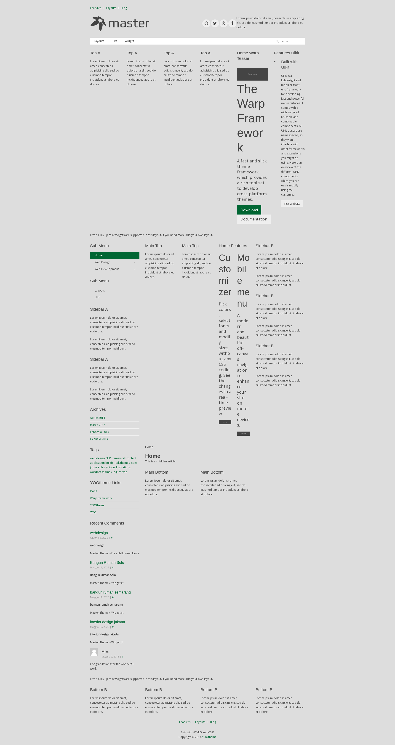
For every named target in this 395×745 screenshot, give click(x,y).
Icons (93, 491)
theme (123, 472)
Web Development (107, 269)
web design (97, 458)
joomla (94, 467)
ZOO (93, 512)
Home (99, 255)
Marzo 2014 (97, 425)
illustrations (123, 467)
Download (249, 209)
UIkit (114, 41)
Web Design (102, 262)
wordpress (97, 472)
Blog (124, 8)
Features (95, 8)
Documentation (253, 219)
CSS (113, 472)
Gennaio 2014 (99, 439)
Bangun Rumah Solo (107, 563)
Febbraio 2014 (99, 432)
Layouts (111, 8)
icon (112, 467)
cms (107, 472)
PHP (108, 458)
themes (125, 463)
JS (117, 472)
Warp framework (101, 498)
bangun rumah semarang (110, 592)
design (104, 467)
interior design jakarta (107, 622)
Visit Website (292, 204)
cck (117, 463)
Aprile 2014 (97, 418)
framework (119, 458)
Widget (129, 41)
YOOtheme (97, 505)
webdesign (99, 533)
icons (134, 463)
